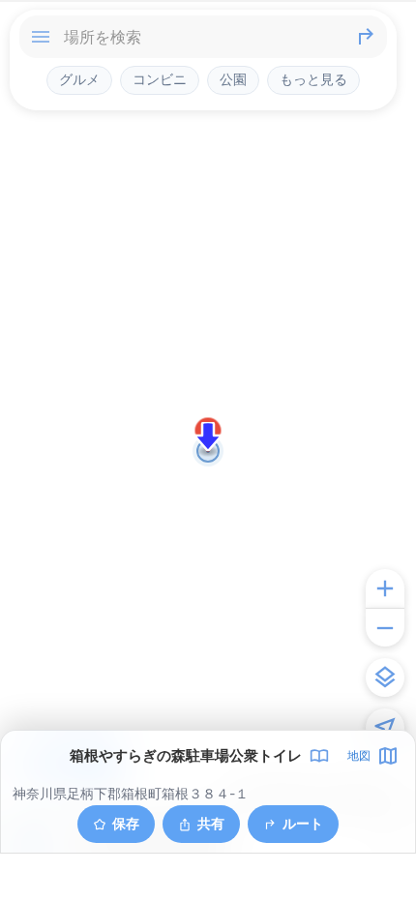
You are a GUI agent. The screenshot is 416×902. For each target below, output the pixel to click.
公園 (233, 79)
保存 (125, 823)
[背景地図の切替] (385, 677)
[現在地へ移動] (385, 727)
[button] (208, 436)
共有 (210, 823)
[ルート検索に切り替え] (365, 36)
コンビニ (160, 79)
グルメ (79, 79)
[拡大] (385, 588)
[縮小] (385, 627)
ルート (302, 823)
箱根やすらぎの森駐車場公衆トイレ (186, 756)
